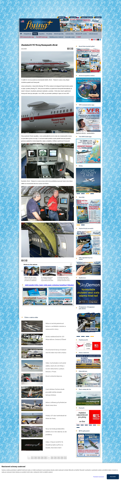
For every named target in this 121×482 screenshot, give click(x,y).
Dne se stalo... (92, 386)
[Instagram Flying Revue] (96, 40)
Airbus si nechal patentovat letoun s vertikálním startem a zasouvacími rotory (56, 326)
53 (52, 457)
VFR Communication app (27, 37)
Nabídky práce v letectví (56, 37)
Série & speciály (58, 33)
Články (35, 33)
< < (29, 457)
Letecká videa (70, 33)
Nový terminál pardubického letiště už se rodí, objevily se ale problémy (56, 431)
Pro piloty (49, 33)
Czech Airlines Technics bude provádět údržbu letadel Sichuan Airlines (55, 392)
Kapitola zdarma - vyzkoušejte (85, 133)
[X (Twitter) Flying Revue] (98, 40)
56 (62, 457)
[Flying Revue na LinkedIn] (100, 40)
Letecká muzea (93, 33)
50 (42, 457)
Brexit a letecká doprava (54, 376)
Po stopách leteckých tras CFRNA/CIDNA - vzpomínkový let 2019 (47, 279)
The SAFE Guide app (41, 37)
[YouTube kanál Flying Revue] (91, 40)
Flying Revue (27, 33)
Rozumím (113, 476)
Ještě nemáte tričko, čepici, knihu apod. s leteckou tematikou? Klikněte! (49, 285)
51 (45, 457)
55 (58, 457)
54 (55, 457)
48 (35, 457)
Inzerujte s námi (69, 37)
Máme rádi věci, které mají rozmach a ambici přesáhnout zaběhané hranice (30, 280)
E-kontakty (99, 18)
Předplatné (74, 18)
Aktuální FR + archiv (81, 33)
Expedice (41, 33)
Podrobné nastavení (98, 476)
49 (39, 457)
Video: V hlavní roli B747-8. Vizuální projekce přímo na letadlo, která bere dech (54, 445)
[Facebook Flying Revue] (94, 40)
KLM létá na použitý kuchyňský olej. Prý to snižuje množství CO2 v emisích (63, 280)
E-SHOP (79, 37)
